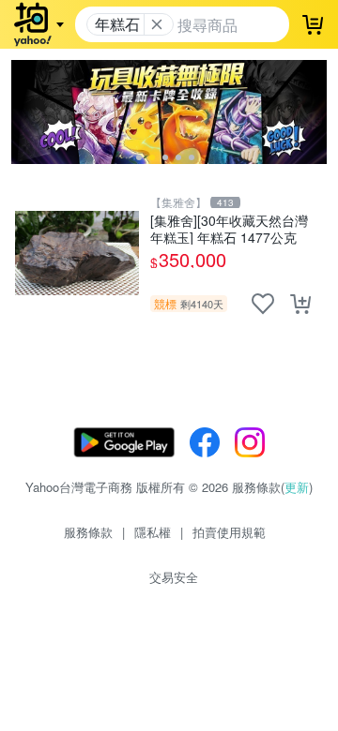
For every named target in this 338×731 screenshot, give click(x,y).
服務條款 (88, 532)
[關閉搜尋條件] (156, 24)
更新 (296, 487)
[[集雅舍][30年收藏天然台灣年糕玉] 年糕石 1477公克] (77, 253)
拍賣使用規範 (229, 532)
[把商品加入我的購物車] (300, 303)
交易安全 (173, 577)
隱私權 (152, 532)
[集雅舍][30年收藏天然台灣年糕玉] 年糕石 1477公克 (229, 228)
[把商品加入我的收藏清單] (263, 303)
